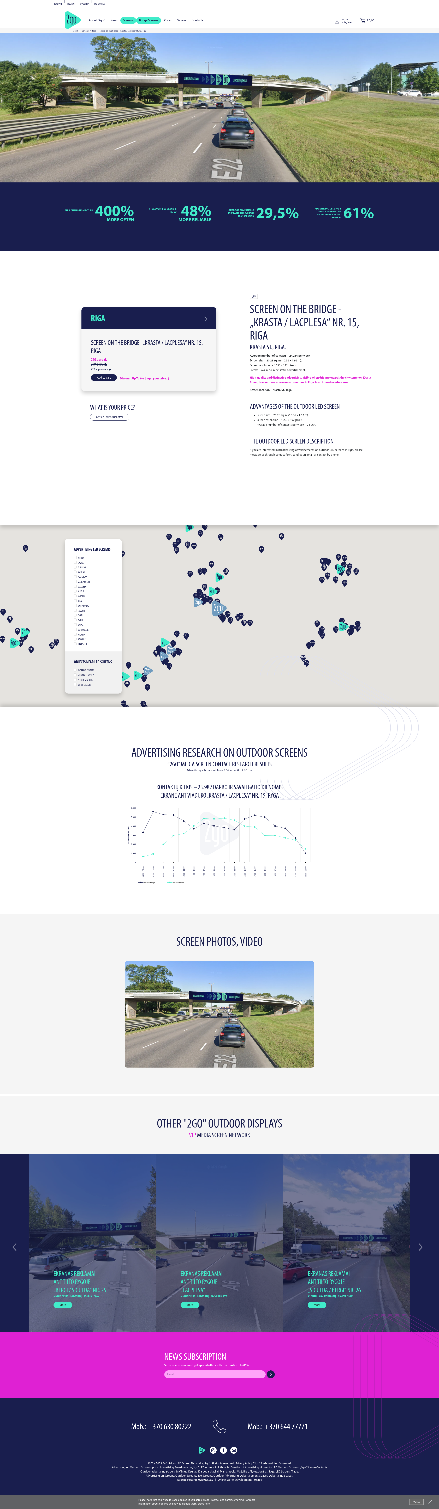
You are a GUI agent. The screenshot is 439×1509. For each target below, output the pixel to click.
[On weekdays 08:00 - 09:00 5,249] (163, 814)
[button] (421, 1247)
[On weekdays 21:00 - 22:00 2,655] (295, 838)
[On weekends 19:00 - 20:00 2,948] (275, 835)
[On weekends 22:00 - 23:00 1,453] (305, 849)
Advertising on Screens (160, 1475)
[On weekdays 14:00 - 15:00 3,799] (224, 827)
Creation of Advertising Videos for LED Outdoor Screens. (265, 1467)
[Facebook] (223, 1450)
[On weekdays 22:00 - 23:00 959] (305, 853)
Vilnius (183, 1471)
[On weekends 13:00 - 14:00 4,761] (214, 819)
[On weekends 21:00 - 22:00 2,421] (295, 840)
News (113, 20)
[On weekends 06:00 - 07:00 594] (143, 857)
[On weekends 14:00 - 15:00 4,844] (224, 818)
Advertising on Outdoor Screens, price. (135, 1467)
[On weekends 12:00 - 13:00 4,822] (204, 818)
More (63, 1305)
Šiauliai (214, 1471)
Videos (181, 20)
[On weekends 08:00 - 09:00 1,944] (163, 844)
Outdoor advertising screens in (159, 1471)
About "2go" (97, 20)
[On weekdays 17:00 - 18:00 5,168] (255, 815)
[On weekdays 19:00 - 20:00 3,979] (275, 826)
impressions (100, 369)
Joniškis (263, 1471)
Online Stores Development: (235, 1480)
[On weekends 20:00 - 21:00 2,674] (285, 838)
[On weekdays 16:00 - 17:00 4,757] (244, 819)
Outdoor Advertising (226, 1475)
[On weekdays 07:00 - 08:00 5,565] (153, 811)
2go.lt (75, 31)
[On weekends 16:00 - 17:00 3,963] (244, 826)
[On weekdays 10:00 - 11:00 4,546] (184, 821)
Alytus (253, 1471)
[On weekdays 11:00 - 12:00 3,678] (194, 829)
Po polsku (99, 4)
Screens (128, 20)
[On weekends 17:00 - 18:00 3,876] (255, 827)
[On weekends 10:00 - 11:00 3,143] (184, 833)
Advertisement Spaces (254, 1475)
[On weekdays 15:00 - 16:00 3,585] (234, 829)
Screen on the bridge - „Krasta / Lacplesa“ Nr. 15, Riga (147, 347)
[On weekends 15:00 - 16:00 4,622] (234, 820)
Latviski (71, 4)
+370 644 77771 (286, 1427)
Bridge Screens (148, 20)
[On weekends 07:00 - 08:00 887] (153, 854)
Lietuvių (58, 4)
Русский (84, 4)
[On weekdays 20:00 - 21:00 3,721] (285, 828)
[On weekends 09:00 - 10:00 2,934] (173, 835)
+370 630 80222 (169, 1427)
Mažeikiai (242, 1471)
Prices (167, 20)
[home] (202, 1450)
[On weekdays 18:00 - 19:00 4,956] (265, 817)
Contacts (197, 20)
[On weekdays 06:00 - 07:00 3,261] (143, 832)
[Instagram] (213, 1450)
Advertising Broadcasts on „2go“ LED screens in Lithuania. (195, 1467)
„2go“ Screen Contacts (313, 1467)
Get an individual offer (109, 417)
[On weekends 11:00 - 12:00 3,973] (194, 826)
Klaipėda (203, 1471)
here (207, 1503)
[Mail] (233, 1450)
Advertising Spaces (281, 1475)
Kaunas (192, 1471)
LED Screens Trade (287, 1471)
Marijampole (227, 1471)
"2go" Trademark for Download (272, 1463)
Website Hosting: (187, 1480)
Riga (94, 31)
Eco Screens (205, 1475)
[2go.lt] (73, 20)
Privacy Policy (243, 1463)
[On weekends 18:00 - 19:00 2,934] (265, 835)
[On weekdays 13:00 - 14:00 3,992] (214, 826)
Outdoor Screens (185, 1475)
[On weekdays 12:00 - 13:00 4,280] (204, 823)
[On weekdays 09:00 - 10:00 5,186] (173, 815)
